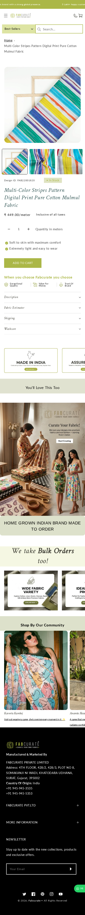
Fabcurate (34, 900)
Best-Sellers (12, 28)
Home (8, 40)
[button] (5, 15)
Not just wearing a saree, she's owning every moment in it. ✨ (34, 719)
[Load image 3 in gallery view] (70, 161)
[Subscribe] (70, 869)
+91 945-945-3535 (19, 788)
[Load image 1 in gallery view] (14, 161)
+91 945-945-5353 (19, 793)
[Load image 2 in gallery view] (42, 161)
